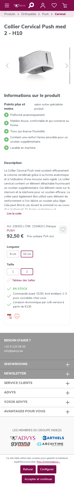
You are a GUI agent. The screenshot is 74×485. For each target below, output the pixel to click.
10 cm (27, 254)
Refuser (28, 469)
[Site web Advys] (22, 438)
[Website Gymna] (20, 444)
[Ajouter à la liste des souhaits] (63, 229)
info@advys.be (13, 351)
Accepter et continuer (38, 479)
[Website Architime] (50, 444)
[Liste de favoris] (54, 5)
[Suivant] (67, 66)
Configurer (47, 469)
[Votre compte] (43, 5)
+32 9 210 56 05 (14, 347)
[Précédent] (7, 66)
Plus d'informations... (48, 461)
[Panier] (64, 5)
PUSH (11, 231)
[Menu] (8, 5)
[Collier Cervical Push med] (37, 66)
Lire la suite (14, 213)
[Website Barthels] (53, 438)
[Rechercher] (31, 5)
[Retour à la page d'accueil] (19, 5)
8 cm (13, 254)
